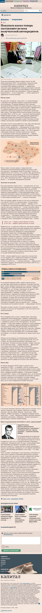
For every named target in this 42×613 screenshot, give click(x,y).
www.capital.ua (26, 583)
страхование (14, 499)
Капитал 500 (33, 1)
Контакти (3, 562)
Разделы (7, 15)
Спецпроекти (18, 1)
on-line (2, 1)
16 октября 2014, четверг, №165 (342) (17, 38)
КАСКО (21, 499)
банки (4, 499)
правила (3, 564)
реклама (3, 560)
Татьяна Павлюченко (11, 35)
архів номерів (9, 1)
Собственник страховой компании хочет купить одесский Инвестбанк (35, 518)
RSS (4, 22)
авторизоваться (8, 534)
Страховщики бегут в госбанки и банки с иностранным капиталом (20, 518)
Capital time (26, 1)
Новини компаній (5, 558)
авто (8, 499)
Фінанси (5, 19)
